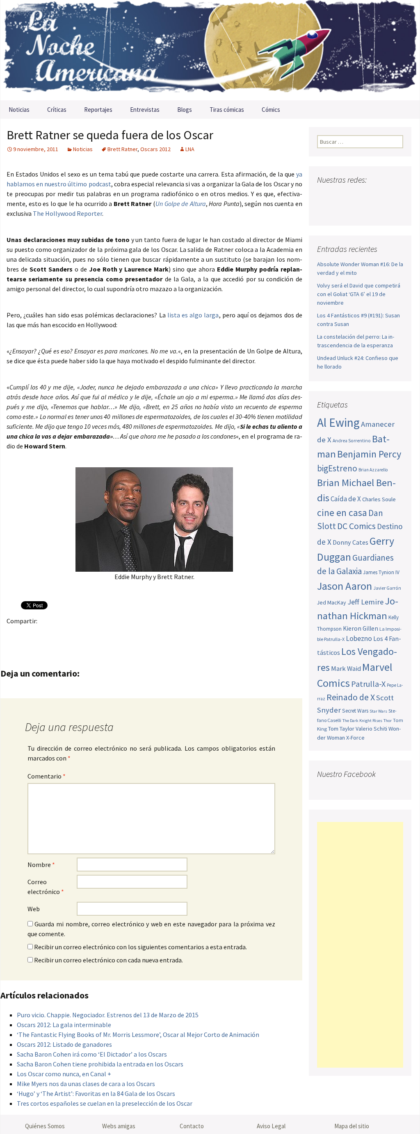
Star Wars (378, 711)
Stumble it (143, 635)
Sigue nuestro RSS (325, 210)
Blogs (184, 109)
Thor (387, 720)
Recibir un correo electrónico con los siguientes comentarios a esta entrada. (140, 947)
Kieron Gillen (360, 628)
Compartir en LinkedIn (111, 635)
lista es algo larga (193, 315)
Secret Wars (355, 710)
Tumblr (79, 635)
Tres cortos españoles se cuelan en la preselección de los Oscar (104, 1103)
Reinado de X (350, 697)
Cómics (271, 109)
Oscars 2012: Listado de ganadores (64, 1044)
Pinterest (63, 635)
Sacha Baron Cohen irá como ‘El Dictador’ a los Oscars (92, 1054)
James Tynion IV (381, 572)
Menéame (95, 635)
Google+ (47, 635)
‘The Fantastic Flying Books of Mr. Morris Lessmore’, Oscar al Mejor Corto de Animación (138, 1034)
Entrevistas (145, 109)
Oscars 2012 (155, 149)
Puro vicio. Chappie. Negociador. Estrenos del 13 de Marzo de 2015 (108, 1015)
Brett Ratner (122, 149)
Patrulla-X (368, 684)
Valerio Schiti (371, 728)
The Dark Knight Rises (362, 720)
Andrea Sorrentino (352, 441)
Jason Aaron (344, 586)
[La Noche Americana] (210, 50)
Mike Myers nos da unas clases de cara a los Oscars (86, 1084)
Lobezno (359, 638)
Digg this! (159, 635)
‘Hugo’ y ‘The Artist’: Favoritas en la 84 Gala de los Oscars (96, 1093)
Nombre (41, 864)
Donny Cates (350, 542)
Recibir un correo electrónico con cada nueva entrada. (108, 960)
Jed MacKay (331, 602)
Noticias (19, 109)
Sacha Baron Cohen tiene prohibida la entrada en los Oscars (100, 1064)
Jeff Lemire (365, 602)
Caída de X (346, 498)
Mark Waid (346, 668)
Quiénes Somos (45, 1126)
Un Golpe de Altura (180, 203)
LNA (189, 149)
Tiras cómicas (227, 109)
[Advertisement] (360, 945)
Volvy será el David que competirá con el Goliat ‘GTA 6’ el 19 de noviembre (358, 294)
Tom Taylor (341, 728)
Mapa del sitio (351, 1126)
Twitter (31, 635)
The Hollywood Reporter (67, 213)
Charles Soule (379, 499)
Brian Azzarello (373, 470)
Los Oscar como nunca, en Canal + (64, 1074)
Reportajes (98, 109)
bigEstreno (337, 468)
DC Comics (356, 526)
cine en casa (342, 512)
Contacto (192, 1126)
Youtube (355, 196)
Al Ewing (338, 422)
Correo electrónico (45, 887)
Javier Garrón (387, 588)
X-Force (355, 737)
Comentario (46, 776)
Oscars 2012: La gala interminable (64, 1025)
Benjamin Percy (369, 454)
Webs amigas (118, 1126)
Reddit (127, 635)
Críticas (56, 109)
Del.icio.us (175, 635)
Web (33, 909)
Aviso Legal (271, 1126)
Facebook (15, 635)
